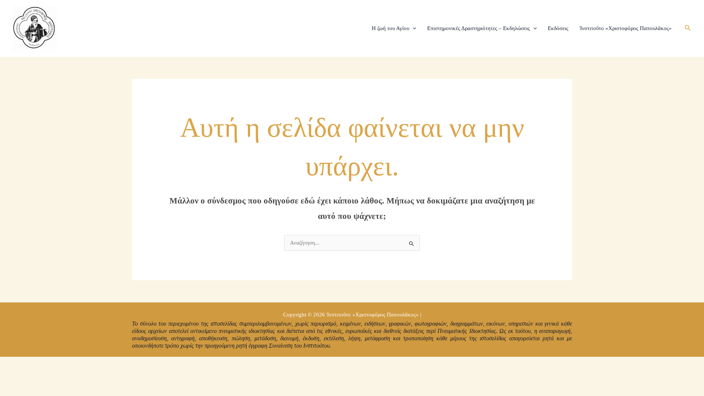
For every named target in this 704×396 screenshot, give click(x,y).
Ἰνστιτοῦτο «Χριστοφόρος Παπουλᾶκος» (625, 28)
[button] (412, 28)
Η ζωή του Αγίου (390, 28)
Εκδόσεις (558, 28)
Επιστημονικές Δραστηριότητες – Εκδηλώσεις (478, 28)
